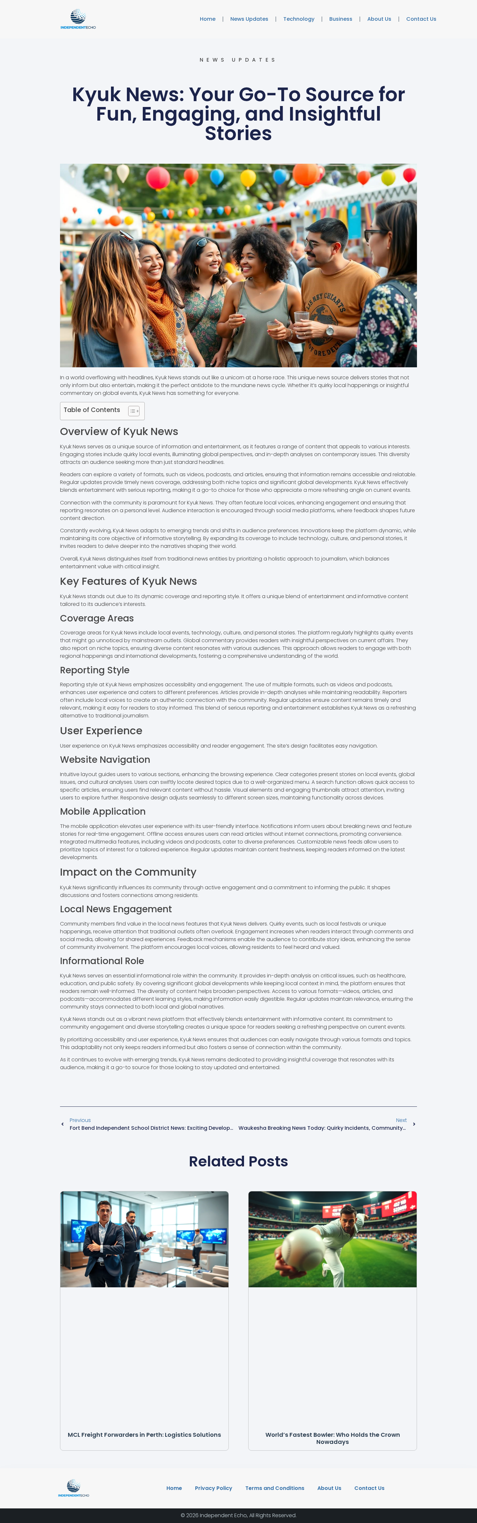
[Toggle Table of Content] (130, 411)
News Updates (249, 19)
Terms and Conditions (274, 1488)
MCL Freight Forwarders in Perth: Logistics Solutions (144, 1435)
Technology (298, 19)
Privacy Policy (213, 1488)
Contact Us (421, 19)
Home (207, 19)
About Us (379, 19)
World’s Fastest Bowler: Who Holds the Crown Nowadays (332, 1438)
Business (340, 19)
